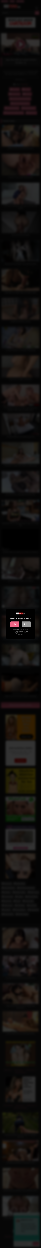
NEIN (26, 624)
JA (15, 624)
